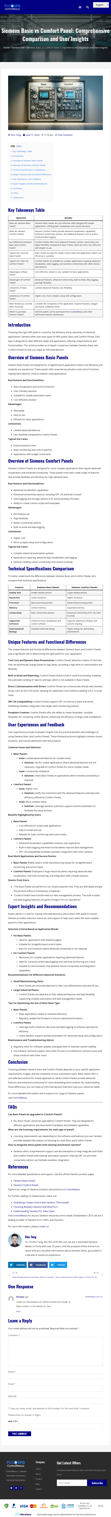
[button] (80, 7)
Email (11, 1384)
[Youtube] (11, 1488)
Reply (18, 1311)
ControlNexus (77, 311)
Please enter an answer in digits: (24, 1415)
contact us (43, 1226)
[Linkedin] (16, 1488)
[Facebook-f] (21, 1488)
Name (12, 1372)
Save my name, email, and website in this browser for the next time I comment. (50, 1408)
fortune (20, 1297)
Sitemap (100, 1506)
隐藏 (19, 146)
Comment (14, 1335)
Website (12, 1396)
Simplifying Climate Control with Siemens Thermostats (41, 1202)
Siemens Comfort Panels (26, 1185)
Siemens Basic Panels (24, 1180)
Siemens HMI (18, 47)
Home (7, 47)
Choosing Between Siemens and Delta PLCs (36, 1206)
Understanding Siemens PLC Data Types (34, 1211)
